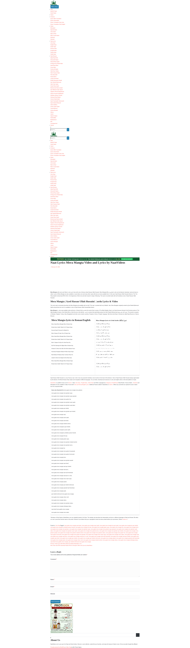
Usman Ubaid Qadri (55, 99)
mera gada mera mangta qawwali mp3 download (127, 538)
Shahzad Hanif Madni (55, 97)
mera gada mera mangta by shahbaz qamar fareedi (62, 527)
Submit (52, 125)
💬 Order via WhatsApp (127, 259)
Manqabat (52, 28)
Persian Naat (53, 48)
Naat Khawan (53, 56)
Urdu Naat (52, 43)
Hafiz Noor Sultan (54, 71)
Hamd (51, 14)
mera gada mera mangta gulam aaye (100, 527)
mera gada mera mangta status (110, 540)
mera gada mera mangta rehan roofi (74, 540)
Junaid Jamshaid (54, 78)
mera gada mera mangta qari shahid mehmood (89, 538)
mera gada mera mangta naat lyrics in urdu (78, 536)
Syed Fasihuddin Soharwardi (57, 101)
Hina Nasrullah (53, 74)
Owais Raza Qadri (54, 86)
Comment (53, 559)
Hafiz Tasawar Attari (55, 72)
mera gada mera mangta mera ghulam (59, 529)
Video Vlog (68, 647)
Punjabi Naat (53, 50)
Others (52, 112)
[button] (95, 127)
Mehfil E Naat (53, 11)
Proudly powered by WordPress (58, 647)
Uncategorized (53, 123)
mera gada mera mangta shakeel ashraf (92, 540)
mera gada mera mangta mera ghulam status (94, 532)
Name (52, 579)
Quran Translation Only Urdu (57, 22)
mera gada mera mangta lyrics (131, 527)
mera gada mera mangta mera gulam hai (115, 532)
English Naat (53, 44)
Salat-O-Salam (53, 115)
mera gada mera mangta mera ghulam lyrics (88, 530)
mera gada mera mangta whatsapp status (128, 540)
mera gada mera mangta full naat (83, 527)
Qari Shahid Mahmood (55, 82)
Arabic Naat (53, 46)
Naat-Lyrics (53, 41)
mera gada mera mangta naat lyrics (58, 536)
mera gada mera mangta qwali (57, 540)
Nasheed (52, 37)
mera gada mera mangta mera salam (115, 534)
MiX (51, 121)
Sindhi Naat (53, 54)
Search (137, 635)
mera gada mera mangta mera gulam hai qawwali (73, 534)
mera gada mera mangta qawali (108, 538)
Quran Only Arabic (54, 20)
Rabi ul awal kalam (54, 35)
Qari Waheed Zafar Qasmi (56, 89)
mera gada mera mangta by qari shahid (128, 525)
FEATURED (53, 117)
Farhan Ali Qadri (54, 69)
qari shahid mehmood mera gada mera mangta (80, 541)
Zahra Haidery (53, 104)
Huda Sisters (53, 76)
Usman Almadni (54, 110)
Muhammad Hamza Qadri (56, 87)
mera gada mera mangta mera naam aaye (96, 534)
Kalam (51, 26)
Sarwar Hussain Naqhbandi (56, 93)
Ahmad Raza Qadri (54, 61)
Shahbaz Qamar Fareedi (56, 95)
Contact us (124, 519)
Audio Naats (53, 13)
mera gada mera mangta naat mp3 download (99, 536)
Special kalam (53, 29)
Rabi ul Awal (53, 33)
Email (52, 586)
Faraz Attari (53, 67)
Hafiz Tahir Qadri (54, 84)
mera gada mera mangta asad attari (72, 525)
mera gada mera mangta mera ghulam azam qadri (65, 530)
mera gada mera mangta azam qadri (90, 525)
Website (52, 593)
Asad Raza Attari (54, 65)
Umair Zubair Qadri (55, 106)
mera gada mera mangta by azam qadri (109, 525)
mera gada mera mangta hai (116, 527)
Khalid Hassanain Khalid (56, 80)
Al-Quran (52, 16)
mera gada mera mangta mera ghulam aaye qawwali (103, 529)
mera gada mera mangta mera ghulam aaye (79, 529)
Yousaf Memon (54, 108)
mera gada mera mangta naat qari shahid (120, 536)
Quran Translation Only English (57, 24)
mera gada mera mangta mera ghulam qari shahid (111, 530)
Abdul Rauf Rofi (54, 57)
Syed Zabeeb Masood (55, 102)
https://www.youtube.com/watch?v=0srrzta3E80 (61, 268)
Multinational (53, 119)
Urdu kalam (53, 31)
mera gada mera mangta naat (132, 534)
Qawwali (52, 39)
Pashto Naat (53, 52)
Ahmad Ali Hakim (54, 59)
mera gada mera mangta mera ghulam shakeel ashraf (70, 532)
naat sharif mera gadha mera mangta (59, 541)
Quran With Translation (55, 18)
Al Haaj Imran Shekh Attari (56, 63)
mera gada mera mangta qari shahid (68, 538)
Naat (51, 9)
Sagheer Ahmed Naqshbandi (57, 91)
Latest (51, 114)
